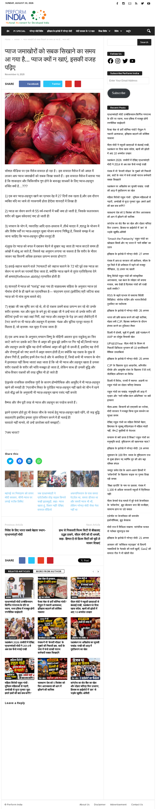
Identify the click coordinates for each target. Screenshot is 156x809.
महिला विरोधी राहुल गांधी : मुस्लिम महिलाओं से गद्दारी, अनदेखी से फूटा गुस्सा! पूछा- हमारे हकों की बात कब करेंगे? (18, 688)
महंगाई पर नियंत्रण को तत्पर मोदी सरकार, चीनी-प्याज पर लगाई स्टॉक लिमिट (19, 497)
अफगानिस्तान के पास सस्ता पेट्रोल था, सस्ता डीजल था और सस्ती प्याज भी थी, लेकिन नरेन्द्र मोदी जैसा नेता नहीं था (84, 501)
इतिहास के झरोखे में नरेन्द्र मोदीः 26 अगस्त (128, 310)
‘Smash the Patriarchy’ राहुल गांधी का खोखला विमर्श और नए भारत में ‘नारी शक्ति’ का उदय (129, 243)
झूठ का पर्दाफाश (44, 597)
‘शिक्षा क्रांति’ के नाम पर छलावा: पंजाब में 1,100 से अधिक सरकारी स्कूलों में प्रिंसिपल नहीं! (128, 490)
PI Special (19, 30)
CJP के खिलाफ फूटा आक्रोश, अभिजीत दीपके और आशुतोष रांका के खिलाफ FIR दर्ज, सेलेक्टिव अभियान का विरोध (129, 370)
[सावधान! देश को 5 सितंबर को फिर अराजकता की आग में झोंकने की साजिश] (52, 669)
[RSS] (136, 4)
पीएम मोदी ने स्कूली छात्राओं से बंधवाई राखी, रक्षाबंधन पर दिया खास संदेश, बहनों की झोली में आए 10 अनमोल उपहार (85, 607)
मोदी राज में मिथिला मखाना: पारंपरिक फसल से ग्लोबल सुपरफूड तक (128, 529)
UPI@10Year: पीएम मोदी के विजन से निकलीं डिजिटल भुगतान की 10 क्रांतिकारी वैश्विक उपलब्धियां (127, 348)
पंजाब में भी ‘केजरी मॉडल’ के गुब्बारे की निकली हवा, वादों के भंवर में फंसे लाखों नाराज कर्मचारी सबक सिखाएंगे (51, 647)
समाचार (8, 43)
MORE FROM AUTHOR (48, 571)
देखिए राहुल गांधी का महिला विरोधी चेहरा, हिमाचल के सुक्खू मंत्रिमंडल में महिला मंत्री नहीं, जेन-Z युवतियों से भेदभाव (127, 426)
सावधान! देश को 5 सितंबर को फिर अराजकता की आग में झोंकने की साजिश (51, 686)
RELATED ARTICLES (19, 571)
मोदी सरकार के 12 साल (85, 30)
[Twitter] (142, 4)
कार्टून (128, 30)
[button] (148, 31)
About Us (84, 804)
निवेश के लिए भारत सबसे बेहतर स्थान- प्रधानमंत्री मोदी (25, 532)
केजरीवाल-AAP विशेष (47, 637)
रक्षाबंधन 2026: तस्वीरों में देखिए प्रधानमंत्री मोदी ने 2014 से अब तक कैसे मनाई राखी (19, 645)
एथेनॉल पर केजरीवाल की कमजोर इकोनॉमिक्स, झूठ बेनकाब (123, 518)
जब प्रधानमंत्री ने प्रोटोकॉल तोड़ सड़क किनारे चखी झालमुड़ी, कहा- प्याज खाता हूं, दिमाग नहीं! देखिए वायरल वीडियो (52, 501)
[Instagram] (123, 4)
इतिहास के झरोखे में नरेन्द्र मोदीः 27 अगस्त (128, 254)
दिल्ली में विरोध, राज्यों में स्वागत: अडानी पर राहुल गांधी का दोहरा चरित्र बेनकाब (127, 383)
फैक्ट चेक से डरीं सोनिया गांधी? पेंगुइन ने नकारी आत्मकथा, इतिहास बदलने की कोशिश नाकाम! (52, 607)
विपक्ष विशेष (103, 30)
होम (8, 30)
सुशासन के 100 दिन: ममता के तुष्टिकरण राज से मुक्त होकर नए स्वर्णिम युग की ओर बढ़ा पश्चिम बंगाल (128, 459)
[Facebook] (117, 4)
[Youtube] (148, 4)
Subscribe (118, 93)
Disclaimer (100, 804)
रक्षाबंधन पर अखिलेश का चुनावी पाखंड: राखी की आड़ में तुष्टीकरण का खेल (85, 645)
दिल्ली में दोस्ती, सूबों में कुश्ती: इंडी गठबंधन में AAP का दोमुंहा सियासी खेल (128, 334)
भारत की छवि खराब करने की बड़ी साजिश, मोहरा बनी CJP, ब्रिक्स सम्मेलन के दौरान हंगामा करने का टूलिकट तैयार (127, 321)
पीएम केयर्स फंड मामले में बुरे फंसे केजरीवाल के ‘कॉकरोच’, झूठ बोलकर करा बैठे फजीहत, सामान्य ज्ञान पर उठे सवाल (128, 505)
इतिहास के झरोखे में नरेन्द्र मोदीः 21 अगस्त (128, 537)
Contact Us (137, 804)
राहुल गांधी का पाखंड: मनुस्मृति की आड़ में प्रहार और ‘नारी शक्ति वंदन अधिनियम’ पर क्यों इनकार (129, 396)
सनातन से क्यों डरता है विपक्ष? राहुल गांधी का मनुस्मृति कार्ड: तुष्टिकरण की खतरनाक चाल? (128, 439)
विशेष (116, 30)
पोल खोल (42, 678)
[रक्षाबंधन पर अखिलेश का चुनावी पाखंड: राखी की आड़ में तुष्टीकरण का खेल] (85, 628)
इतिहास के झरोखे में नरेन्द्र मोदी (59, 30)
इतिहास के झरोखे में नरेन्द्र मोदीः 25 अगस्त (128, 358)
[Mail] (129, 4)
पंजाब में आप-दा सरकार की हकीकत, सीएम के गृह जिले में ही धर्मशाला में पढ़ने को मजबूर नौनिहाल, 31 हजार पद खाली (129, 265)
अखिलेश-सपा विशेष (79, 637)
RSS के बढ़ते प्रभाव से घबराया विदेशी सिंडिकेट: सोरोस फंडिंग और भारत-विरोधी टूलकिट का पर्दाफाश (126, 299)
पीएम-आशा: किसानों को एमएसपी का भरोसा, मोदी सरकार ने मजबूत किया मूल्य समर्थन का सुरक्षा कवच (128, 411)
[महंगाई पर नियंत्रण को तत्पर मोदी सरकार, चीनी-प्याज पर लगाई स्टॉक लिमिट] (19, 479)
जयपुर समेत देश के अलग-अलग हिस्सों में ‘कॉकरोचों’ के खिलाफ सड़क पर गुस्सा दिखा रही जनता (128, 474)
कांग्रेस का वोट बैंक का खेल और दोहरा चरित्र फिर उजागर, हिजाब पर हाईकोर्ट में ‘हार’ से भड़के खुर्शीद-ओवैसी (85, 688)
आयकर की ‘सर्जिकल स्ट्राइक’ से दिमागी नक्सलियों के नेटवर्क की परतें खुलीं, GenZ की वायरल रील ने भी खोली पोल (129, 549)
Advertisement (118, 804)
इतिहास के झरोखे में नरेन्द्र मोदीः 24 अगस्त (128, 448)
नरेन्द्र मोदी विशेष (36, 30)
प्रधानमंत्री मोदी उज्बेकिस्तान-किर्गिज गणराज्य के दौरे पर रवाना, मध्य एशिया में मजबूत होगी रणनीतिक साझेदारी (19, 607)
